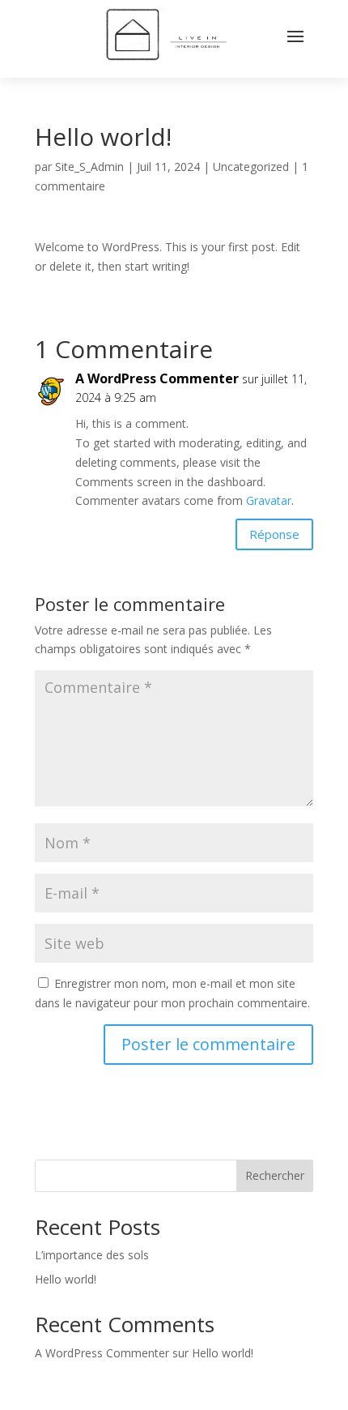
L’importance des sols (92, 1255)
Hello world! (65, 1279)
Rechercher (274, 1175)
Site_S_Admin (89, 166)
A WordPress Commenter (157, 378)
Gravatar (268, 500)
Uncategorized (251, 166)
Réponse (274, 534)
